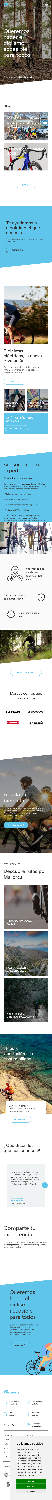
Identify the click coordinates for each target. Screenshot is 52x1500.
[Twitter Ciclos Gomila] (8, 1425)
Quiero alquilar (15, 825)
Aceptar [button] (31, 1481)
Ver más (25, 185)
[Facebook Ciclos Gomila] (4, 1425)
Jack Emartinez (18, 1201)
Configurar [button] (31, 1491)
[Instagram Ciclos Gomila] (13, 1425)
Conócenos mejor (25, 673)
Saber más (16, 250)
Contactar (18, 1345)
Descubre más (19, 1119)
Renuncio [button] (31, 1486)
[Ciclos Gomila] (26, 4)
